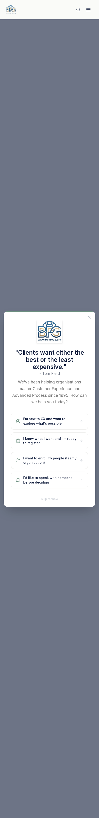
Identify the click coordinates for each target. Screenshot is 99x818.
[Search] (78, 9)
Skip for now (49, 499)
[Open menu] (88, 10)
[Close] (89, 317)
